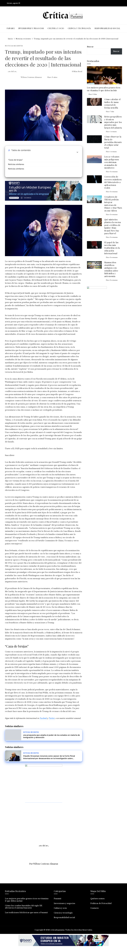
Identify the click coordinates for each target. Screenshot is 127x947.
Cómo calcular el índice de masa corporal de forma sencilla (112, 103)
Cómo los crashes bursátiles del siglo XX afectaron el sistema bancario (23, 906)
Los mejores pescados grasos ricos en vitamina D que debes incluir (103, 89)
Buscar (90, 47)
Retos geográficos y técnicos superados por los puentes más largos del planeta (113, 122)
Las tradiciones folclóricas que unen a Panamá (26, 912)
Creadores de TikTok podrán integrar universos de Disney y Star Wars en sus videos (113, 203)
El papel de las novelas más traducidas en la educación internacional (112, 248)
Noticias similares (16, 164)
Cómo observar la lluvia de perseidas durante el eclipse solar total (113, 142)
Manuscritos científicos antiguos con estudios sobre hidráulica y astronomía (111, 269)
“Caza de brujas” (15, 160)
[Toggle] (77, 152)
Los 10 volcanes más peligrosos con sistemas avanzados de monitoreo (111, 162)
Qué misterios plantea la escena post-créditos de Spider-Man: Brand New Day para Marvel (112, 226)
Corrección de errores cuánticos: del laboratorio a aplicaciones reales (113, 182)
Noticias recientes (14, 46)
